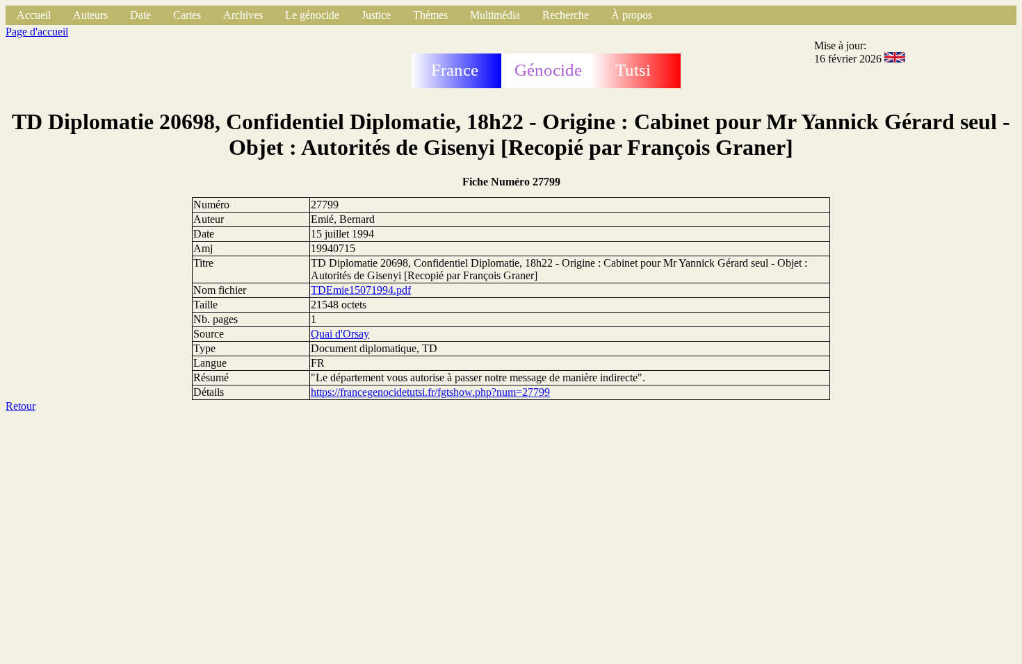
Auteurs (90, 15)
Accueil (34, 15)
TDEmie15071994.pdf (361, 290)
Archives (243, 15)
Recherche (565, 15)
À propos (631, 15)
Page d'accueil (37, 32)
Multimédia (495, 15)
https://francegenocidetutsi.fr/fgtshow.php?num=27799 (430, 392)
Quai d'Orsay (340, 334)
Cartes (187, 15)
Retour (20, 406)
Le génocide (312, 15)
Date (140, 15)
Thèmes (430, 15)
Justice (376, 15)
